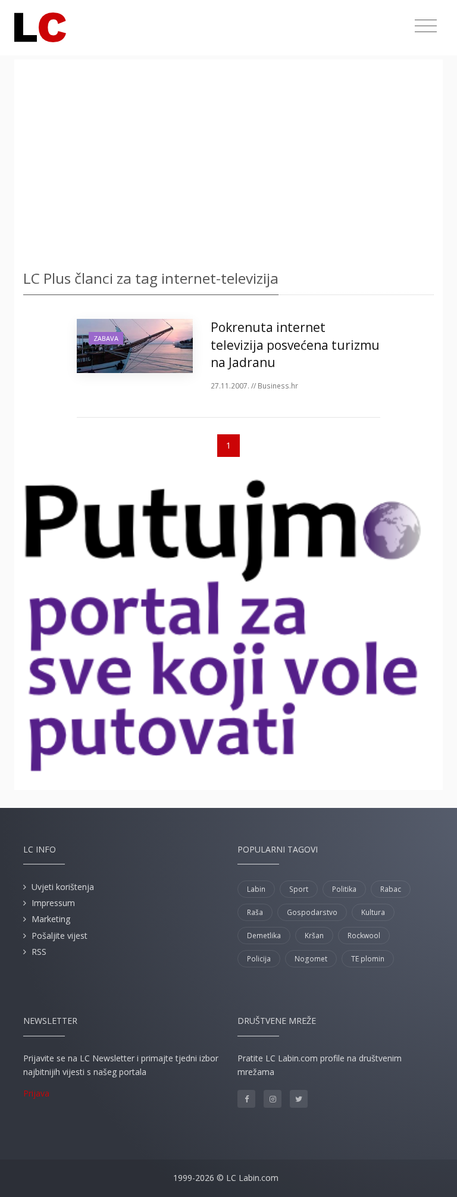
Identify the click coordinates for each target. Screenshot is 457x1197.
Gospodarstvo (312, 912)
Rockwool (364, 935)
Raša (255, 912)
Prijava (36, 1093)
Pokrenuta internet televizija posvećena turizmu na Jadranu (295, 345)
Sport (298, 889)
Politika (344, 889)
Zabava (105, 338)
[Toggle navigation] (426, 26)
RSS (39, 951)
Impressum (53, 902)
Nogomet (311, 959)
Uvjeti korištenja (63, 886)
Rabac (390, 889)
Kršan (314, 935)
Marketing (51, 919)
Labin (256, 889)
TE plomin (367, 959)
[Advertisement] (228, 160)
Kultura (373, 912)
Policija (259, 959)
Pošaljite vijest (59, 935)
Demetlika (264, 935)
